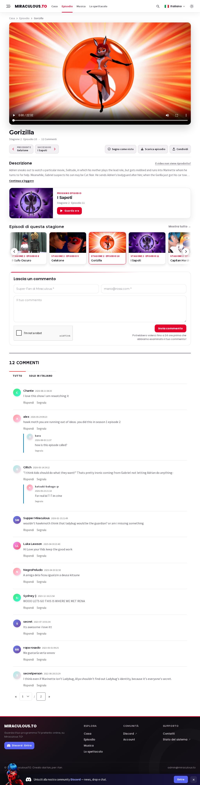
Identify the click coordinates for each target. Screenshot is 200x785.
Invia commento (170, 328)
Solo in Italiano (41, 375)
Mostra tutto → (180, 226)
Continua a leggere (21, 180)
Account (129, 739)
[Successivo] (185, 251)
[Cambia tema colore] (192, 6)
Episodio (67, 6)
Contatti (169, 734)
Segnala (41, 402)
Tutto (17, 375)
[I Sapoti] (31, 203)
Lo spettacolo (98, 6)
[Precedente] (14, 251)
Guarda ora (71, 210)
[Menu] (8, 6)
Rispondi (28, 402)
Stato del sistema (177, 739)
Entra (180, 779)
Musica (81, 6)
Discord (130, 734)
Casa (54, 6)
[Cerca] (158, 6)
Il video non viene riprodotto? (173, 163)
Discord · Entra (22, 745)
